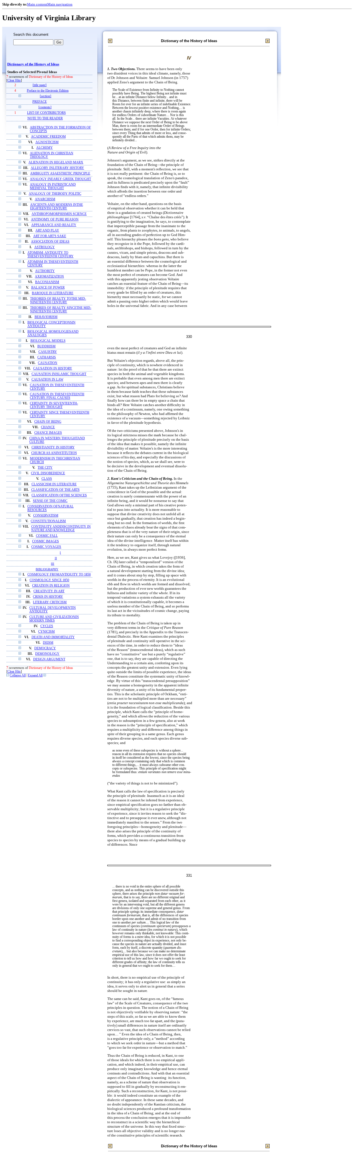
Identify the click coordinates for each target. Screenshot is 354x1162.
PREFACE (39, 102)
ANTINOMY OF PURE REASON (55, 219)
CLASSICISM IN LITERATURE (54, 484)
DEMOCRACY (45, 648)
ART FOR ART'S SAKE (49, 236)
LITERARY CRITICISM (50, 602)
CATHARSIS (46, 357)
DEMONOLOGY (47, 654)
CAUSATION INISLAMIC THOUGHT (59, 374)
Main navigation (59, 4)
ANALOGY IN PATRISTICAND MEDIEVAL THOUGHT (53, 186)
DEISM (48, 643)
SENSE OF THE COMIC (50, 501)
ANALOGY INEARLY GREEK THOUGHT (60, 179)
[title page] (39, 85)
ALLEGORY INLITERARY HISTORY (57, 168)
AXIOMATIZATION (49, 276)
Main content (37, 4)
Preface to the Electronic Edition (48, 91)
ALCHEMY (44, 148)
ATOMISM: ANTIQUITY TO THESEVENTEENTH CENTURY (50, 254)
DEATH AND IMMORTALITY (53, 637)
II (56, 558)
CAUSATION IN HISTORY (52, 368)
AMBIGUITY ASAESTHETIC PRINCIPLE (60, 173)
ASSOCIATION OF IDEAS (50, 241)
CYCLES (46, 626)
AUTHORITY (45, 271)
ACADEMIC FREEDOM (48, 136)
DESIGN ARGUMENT (49, 659)
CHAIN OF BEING (47, 422)
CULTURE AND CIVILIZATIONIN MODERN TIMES (54, 618)
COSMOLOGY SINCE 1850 (49, 580)
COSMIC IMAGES (45, 541)
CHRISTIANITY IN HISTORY (53, 447)
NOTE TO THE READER (45, 118)
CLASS (46, 479)
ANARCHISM (45, 199)
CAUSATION (47, 363)
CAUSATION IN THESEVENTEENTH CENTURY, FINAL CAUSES (57, 396)
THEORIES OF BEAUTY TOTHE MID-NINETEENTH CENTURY (58, 300)
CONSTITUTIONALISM (48, 521)
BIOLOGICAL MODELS (48, 341)
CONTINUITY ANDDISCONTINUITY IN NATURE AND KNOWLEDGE (61, 528)
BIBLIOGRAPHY (47, 569)
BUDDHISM (46, 346)
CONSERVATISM (45, 515)
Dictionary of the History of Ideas (33, 64)
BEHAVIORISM (46, 317)
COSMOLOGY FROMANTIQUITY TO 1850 (59, 574)
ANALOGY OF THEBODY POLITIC (55, 194)
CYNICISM (46, 631)
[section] (45, 96)
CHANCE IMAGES (48, 433)
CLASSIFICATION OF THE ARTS (55, 490)
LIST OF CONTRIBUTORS (46, 113)
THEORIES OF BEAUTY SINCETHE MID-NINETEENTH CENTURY (60, 309)
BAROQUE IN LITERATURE (52, 293)
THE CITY (45, 468)
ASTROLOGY (44, 247)
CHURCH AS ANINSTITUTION (54, 453)
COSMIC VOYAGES (46, 547)
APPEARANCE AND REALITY (53, 225)
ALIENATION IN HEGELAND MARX (55, 162)
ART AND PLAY (47, 230)
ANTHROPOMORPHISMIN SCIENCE (59, 214)
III (52, 563)
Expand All (35, 675)
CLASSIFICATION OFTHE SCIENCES (59, 495)
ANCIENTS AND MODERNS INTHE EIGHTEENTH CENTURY (56, 206)
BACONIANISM (47, 282)
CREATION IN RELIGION (51, 586)
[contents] (44, 107)
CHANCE (48, 427)
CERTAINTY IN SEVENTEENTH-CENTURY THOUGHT (54, 405)
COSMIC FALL (47, 536)
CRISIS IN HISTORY (48, 597)
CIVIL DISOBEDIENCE (48, 473)
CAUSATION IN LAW (47, 379)
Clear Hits (14, 80)
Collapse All (18, 675)
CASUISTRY (47, 352)
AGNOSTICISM (47, 142)
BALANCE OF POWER (48, 287)
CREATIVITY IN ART (48, 591)
